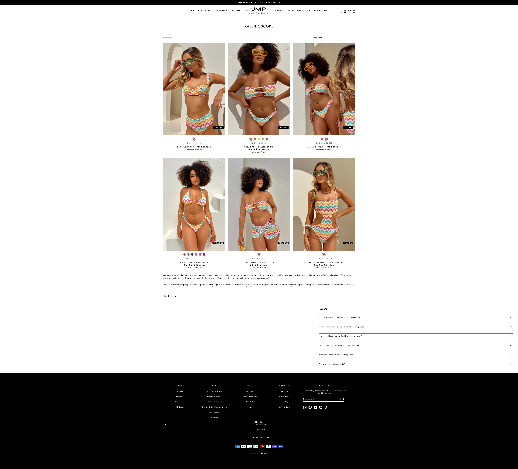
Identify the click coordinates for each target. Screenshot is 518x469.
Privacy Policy (284, 391)
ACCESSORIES (294, 10)
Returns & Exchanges (249, 396)
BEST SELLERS (204, 10)
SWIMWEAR (221, 10)
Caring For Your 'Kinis (214, 391)
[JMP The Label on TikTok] (326, 407)
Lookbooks (179, 402)
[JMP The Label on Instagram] (304, 407)
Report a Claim (284, 407)
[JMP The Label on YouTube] (315, 407)
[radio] (194, 139)
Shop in (259, 422)
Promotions (179, 391)
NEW (192, 10)
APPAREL (279, 10)
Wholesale (214, 417)
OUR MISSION (321, 10)
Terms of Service (284, 396)
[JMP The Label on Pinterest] (320, 407)
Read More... (170, 296)
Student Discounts (214, 402)
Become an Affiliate (214, 396)
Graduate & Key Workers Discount (214, 407)
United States (261, 424)
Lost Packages (284, 402)
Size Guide (249, 391)
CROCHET (235, 10)
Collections (179, 396)
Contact (249, 407)
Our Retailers (214, 412)
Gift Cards (179, 407)
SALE (307, 10)
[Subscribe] (342, 399)
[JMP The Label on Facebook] (310, 407)
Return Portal (249, 402)
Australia (261, 429)
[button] (254, 149)
